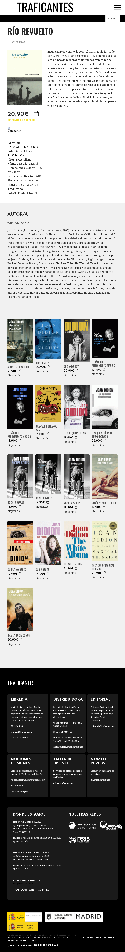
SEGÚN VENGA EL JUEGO (104, 503)
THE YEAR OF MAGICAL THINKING (103, 567)
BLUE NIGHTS (42, 363)
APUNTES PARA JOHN (18, 367)
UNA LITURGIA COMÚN (18, 635)
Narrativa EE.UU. (29, 180)
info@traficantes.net (24, 884)
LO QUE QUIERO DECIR (75, 433)
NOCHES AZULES (15, 502)
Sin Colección (15, 155)
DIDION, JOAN (16, 42)
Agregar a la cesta (37, 113)
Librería (19, 699)
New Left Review (100, 761)
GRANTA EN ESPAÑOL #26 (46, 428)
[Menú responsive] (117, 7)
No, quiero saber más (46, 945)
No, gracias (109, 937)
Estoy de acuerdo (92, 937)
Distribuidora (68, 699)
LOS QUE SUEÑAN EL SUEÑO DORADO (102, 434)
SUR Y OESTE (42, 569)
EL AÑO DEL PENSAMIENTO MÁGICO (103, 363)
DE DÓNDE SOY (71, 366)
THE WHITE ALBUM (73, 564)
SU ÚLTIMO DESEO (16, 569)
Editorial (100, 699)
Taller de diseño (62, 761)
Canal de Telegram (20, 738)
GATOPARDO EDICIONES (22, 147)
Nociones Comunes (21, 761)
